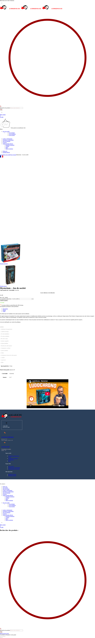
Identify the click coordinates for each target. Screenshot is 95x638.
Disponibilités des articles (13, 469)
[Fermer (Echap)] (4, 636)
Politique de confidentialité (14, 467)
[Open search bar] (0, 106)
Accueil (1, 154)
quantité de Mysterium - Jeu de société (10, 298)
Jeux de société (7, 154)
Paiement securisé (12, 475)
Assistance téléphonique (7, 437)
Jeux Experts (12, 135)
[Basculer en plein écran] (2, 636)
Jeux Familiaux (12, 134)
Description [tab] (5, 308)
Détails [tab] (4, 310)
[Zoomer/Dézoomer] (0, 636)
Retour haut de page (4, 633)
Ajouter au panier (4, 300)
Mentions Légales (12, 474)
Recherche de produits (5, 107)
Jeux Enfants (12, 132)
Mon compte (11, 466)
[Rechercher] (1, 110)
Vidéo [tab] (4, 311)
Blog (9, 461)
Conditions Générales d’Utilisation (13, 459)
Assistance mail (5, 446)
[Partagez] (3, 636)
